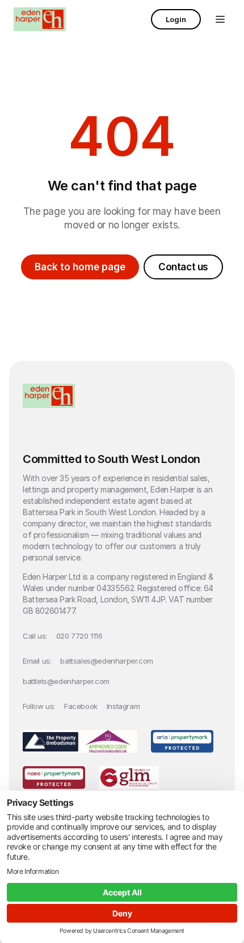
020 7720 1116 (79, 635)
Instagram (123, 706)
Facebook (81, 706)
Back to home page (80, 267)
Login (176, 19)
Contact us (183, 267)
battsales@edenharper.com (106, 660)
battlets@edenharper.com (66, 681)
